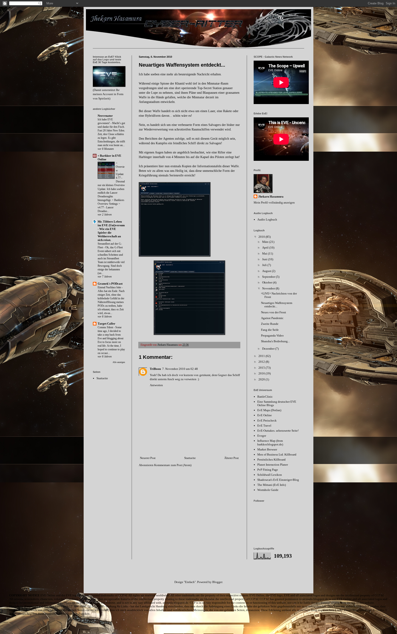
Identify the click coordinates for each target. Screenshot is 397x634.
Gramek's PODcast (110, 283)
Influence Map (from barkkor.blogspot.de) (270, 442)
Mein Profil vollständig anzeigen (274, 202)
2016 (262, 373)
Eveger (261, 435)
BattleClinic (265, 396)
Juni (265, 259)
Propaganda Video (272, 335)
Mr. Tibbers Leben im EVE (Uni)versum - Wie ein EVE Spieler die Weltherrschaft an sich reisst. (111, 231)
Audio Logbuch (267, 219)
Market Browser (267, 449)
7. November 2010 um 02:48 (180, 369)
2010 (262, 236)
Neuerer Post (148, 458)
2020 (262, 379)
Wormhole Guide (267, 490)
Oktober (267, 282)
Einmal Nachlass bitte (110, 287)
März (265, 241)
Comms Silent (106, 327)
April (265, 247)
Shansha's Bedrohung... (275, 341)
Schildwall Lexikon (269, 474)
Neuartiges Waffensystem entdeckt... (276, 304)
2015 (262, 367)
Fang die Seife (270, 329)
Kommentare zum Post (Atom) (172, 465)
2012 (262, 361)
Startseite (190, 458)
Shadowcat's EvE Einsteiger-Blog (278, 479)
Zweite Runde (269, 323)
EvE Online (264, 415)
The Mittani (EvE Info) (271, 485)
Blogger (217, 582)
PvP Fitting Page (267, 469)
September (269, 276)
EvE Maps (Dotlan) (269, 410)
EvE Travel (264, 425)
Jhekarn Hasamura (271, 196)
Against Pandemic (272, 318)
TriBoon (155, 369)
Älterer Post (231, 458)
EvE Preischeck (267, 420)
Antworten (156, 385)
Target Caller (106, 323)
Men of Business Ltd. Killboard (276, 454)
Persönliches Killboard (271, 459)
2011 (262, 356)
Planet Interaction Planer (272, 464)
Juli (264, 265)
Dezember (268, 348)
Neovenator (105, 115)
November (269, 288)
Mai (265, 253)
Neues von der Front (273, 312)
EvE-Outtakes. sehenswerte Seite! (278, 430)
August (267, 271)
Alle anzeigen (119, 362)
